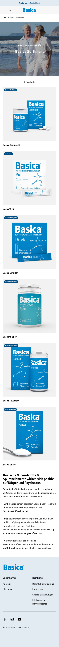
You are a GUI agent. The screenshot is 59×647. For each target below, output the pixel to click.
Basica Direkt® (10, 272)
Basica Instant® (11, 400)
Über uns (7, 589)
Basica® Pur (9, 209)
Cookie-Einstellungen (42, 594)
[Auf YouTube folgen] (19, 619)
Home (5, 17)
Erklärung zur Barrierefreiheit (39, 601)
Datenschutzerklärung (43, 584)
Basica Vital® (9, 464)
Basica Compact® (11, 145)
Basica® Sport (10, 336)
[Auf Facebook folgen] (5, 619)
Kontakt (6, 584)
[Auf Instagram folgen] (12, 619)
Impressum (38, 589)
